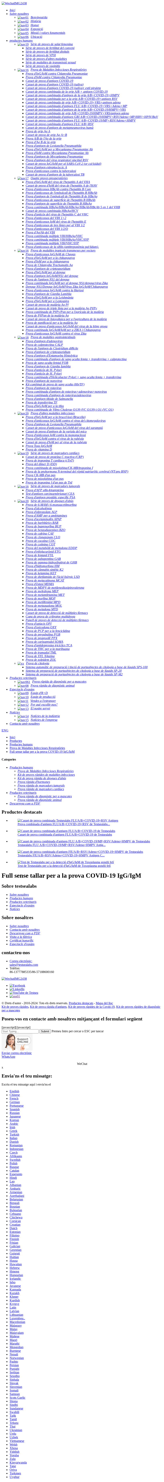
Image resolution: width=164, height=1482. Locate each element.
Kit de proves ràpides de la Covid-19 (91, 1006)
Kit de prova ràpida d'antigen (48, 1006)
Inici (12, 737)
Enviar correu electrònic (17, 1053)
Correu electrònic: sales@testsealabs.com (24, 962)
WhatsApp (8, 1056)
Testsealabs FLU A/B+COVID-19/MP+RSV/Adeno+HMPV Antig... (62, 845)
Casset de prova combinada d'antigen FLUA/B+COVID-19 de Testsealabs (65, 834)
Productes (16, 741)
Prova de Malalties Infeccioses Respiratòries (37, 748)
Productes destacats (81, 1003)
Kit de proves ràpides (15, 1006)
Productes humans (21, 744)
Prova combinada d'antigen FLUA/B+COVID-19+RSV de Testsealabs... (64, 824)
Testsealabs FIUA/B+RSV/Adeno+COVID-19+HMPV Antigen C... (61, 855)
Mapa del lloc (104, 1003)
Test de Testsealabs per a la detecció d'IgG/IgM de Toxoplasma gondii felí (64, 865)
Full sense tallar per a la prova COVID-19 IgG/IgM (42, 751)
